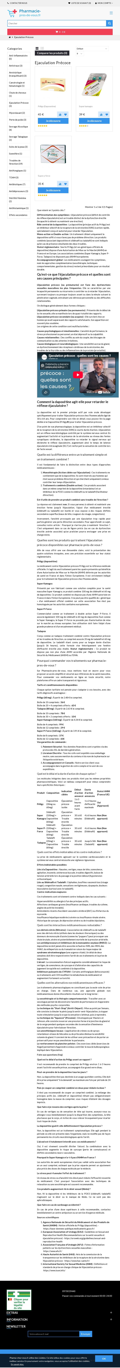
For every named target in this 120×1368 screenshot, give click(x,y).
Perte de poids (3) (17, 119)
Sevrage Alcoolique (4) (18, 128)
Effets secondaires (18, 215)
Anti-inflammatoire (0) (18, 57)
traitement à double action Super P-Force (86, 613)
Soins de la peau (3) (18, 146)
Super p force (44, 175)
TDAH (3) (13, 177)
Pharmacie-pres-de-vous (54, 670)
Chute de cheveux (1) (17, 94)
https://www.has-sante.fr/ (77, 1260)
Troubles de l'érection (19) (16, 162)
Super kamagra (85, 106)
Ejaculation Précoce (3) (19, 104)
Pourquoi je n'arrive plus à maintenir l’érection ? (86, 525)
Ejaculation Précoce (24, 37)
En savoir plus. (17, 1364)
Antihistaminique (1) (19, 208)
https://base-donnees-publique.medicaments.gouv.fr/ (69, 1228)
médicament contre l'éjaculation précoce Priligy (63, 566)
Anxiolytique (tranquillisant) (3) (17, 74)
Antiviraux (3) (15, 65)
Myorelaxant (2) (17, 113)
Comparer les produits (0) (52, 53)
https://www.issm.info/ (54, 1270)
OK (104, 1358)
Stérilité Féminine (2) (17, 200)
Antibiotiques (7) (17, 184)
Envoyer (86, 1334)
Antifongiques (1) (17, 170)
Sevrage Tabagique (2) (18, 138)
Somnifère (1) (15, 153)
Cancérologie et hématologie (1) (17, 84)
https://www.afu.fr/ (52, 1251)
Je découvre (53, 120)
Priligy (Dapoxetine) (47, 106)
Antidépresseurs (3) (18, 191)
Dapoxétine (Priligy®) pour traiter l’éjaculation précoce (75, 422)
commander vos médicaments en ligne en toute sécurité (73, 677)
